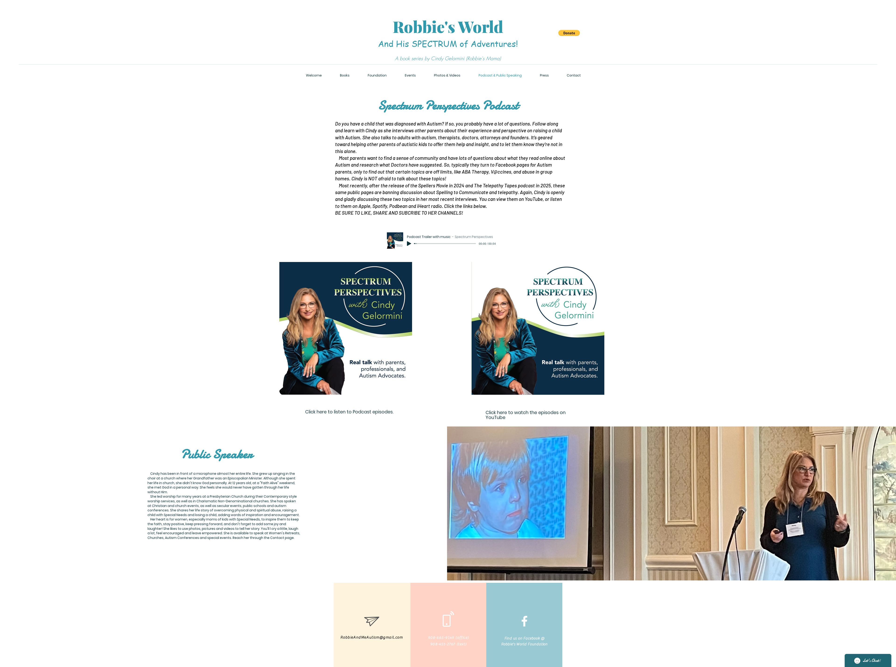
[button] (569, 33)
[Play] (409, 243)
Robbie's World (448, 26)
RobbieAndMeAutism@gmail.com (371, 637)
